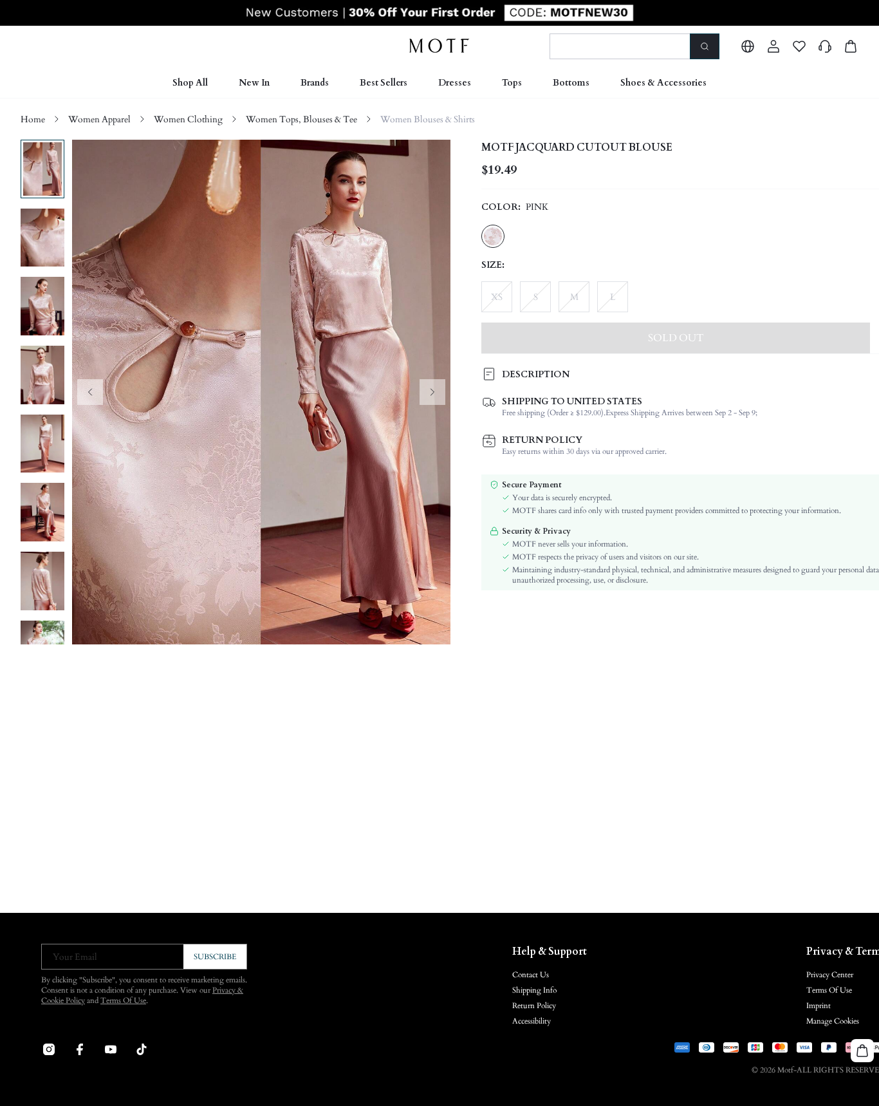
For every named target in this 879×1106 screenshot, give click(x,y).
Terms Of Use (123, 1000)
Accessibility (531, 1021)
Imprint (818, 1005)
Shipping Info (534, 990)
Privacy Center (829, 974)
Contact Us (530, 974)
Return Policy (534, 1005)
